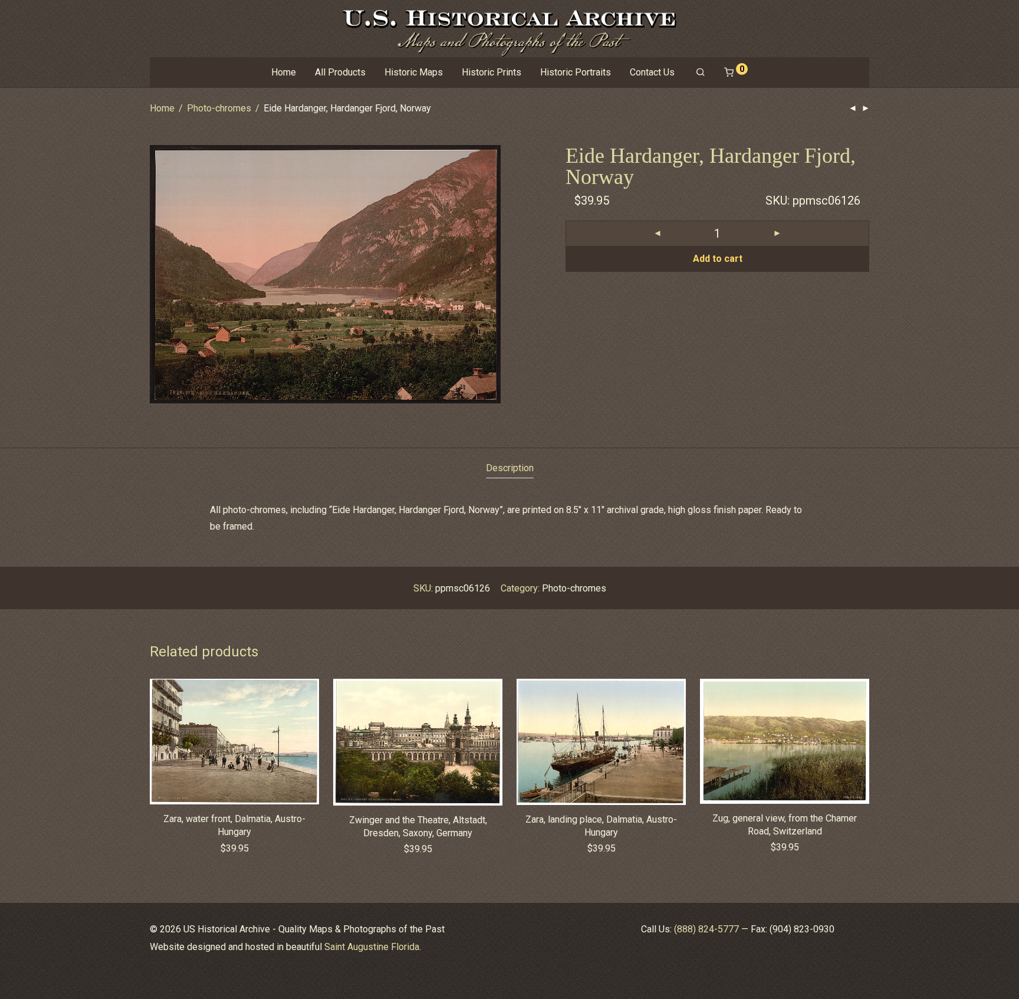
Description (510, 468)
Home (283, 72)
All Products (340, 72)
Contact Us (652, 72)
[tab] (510, 468)
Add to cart (717, 258)
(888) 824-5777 (706, 929)
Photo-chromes (219, 108)
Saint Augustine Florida (371, 946)
